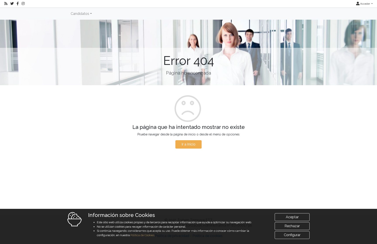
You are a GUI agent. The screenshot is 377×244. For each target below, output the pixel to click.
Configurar (292, 235)
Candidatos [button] (80, 14)
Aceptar (292, 217)
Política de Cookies (142, 235)
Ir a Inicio (188, 144)
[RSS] (5, 3)
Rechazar (292, 226)
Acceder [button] (365, 3)
